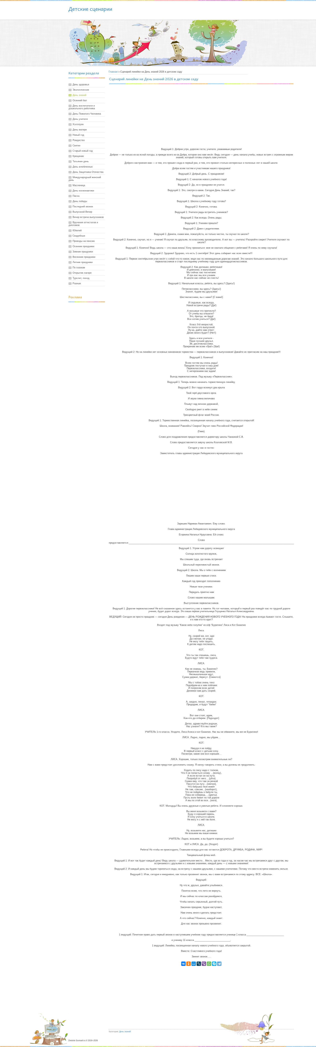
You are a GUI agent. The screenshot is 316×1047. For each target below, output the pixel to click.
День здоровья (81, 84)
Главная (113, 71)
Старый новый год (83, 150)
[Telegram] (219, 964)
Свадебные (79, 235)
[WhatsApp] (209, 964)
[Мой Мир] (193, 964)
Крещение (78, 156)
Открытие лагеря (82, 272)
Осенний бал (80, 100)
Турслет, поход (81, 278)
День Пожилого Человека (87, 113)
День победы (80, 201)
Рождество (79, 140)
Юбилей (77, 230)
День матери (80, 129)
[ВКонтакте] (183, 964)
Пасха (76, 196)
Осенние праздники (83, 246)
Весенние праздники (84, 257)
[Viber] (204, 964)
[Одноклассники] (188, 964)
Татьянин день (81, 161)
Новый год (78, 135)
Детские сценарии (90, 9)
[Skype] (214, 964)
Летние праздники (83, 262)
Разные (77, 283)
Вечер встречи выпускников (88, 217)
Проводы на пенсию (84, 241)
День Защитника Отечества (88, 172)
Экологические (81, 89)
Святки (76, 145)
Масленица (79, 185)
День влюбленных (83, 166)
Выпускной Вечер (82, 211)
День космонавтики (83, 190)
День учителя (80, 119)
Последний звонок (83, 206)
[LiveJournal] (199, 964)
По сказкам (79, 267)
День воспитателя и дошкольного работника (82, 107)
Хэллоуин (78, 124)
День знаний (79, 95)
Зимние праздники (83, 251)
